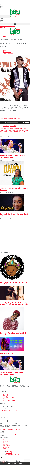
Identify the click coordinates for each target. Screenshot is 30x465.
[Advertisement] (13, 114)
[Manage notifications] (3, 461)
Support (5, 450)
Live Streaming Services (12, 454)
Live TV (5, 442)
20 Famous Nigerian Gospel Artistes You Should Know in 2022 (13, 156)
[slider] (27, 122)
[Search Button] (15, 434)
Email (1, 419)
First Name (3, 417)
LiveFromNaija (8, 460)
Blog (4, 448)
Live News (6, 447)
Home (1, 39)
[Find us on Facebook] (0, 457)
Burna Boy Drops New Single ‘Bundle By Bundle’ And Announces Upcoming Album (14, 303)
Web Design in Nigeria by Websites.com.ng (11, 429)
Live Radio (6, 444)
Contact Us (9, 453)
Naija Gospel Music (8, 53)
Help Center (9, 451)
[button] (5, 16)
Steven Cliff (13, 126)
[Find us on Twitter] (2, 457)
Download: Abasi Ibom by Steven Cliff (10, 118)
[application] (15, 122)
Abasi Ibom (6, 126)
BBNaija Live (6, 441)
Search (1, 4)
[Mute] (23, 122)
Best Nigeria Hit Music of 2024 (10, 353)
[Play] (2, 122)
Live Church (6, 445)
